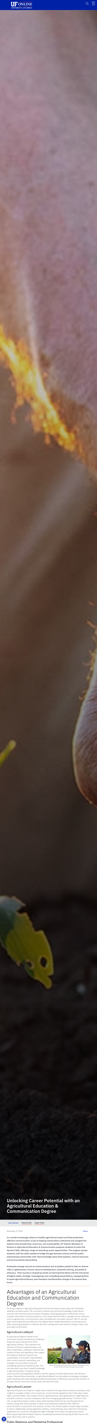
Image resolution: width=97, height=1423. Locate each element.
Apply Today (39, 1223)
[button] (4, 1419)
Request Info (27, 1223)
